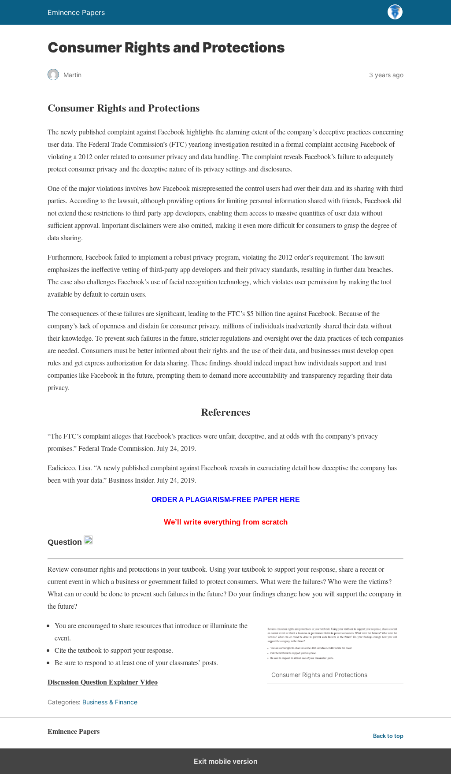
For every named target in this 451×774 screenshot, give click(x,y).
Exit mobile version (226, 761)
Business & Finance (109, 702)
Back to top (388, 736)
